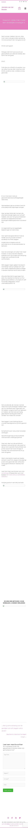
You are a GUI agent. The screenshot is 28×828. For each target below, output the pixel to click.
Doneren (3, 1)
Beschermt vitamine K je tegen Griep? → (16, 735)
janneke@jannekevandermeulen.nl (13, 824)
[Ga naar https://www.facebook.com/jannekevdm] (12, 817)
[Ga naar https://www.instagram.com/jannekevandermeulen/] (8, 817)
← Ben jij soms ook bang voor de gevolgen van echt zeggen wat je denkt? (12, 726)
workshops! (5, 473)
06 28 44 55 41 (14, 825)
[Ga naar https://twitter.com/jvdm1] (20, 817)
